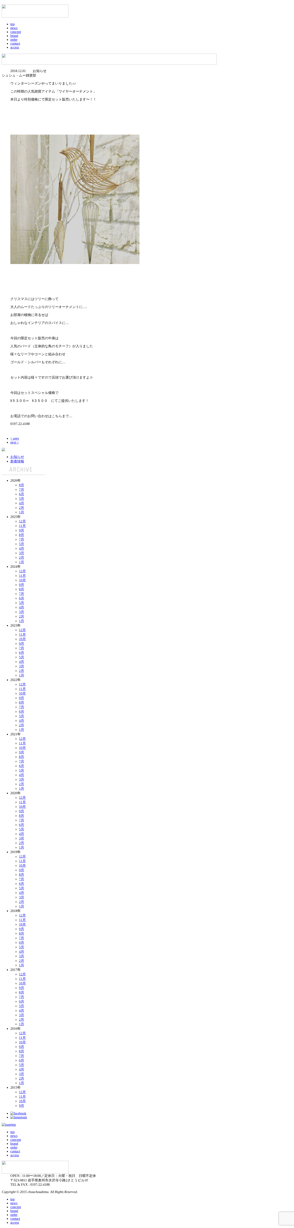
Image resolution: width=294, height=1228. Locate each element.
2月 (21, 507)
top (12, 24)
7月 (21, 489)
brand (14, 36)
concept (15, 32)
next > (14, 442)
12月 (22, 521)
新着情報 (17, 461)
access (14, 47)
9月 (21, 530)
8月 (21, 485)
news (13, 28)
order (13, 39)
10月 (22, 580)
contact (15, 43)
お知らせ (17, 457)
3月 (21, 553)
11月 (22, 526)
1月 (21, 512)
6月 (21, 494)
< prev (14, 438)
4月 (21, 503)
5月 (21, 498)
